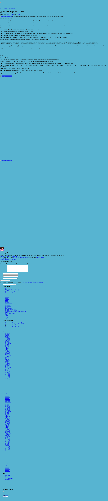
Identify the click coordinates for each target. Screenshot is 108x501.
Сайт (1, 278)
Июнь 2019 (7, 405)
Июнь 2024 (7, 358)
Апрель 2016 (7, 436)
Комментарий (3, 271)
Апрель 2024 (7, 360)
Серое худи (3, 7)
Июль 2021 (7, 386)
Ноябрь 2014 (7, 450)
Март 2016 (7, 437)
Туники (6, 315)
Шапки (6, 316)
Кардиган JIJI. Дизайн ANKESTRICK (8, 8)
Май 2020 (7, 396)
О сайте (4, 5)
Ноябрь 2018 (7, 409)
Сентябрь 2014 (8, 452)
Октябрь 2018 (7, 410)
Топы (6, 314)
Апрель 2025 (7, 348)
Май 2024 (7, 359)
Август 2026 (7, 333)
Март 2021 (7, 388)
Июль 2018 (7, 413)
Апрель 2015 (7, 446)
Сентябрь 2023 (8, 367)
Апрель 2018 (7, 416)
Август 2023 (7, 368)
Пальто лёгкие (7, 305)
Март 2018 (7, 417)
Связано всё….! (3, 0)
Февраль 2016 (7, 438)
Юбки (6, 318)
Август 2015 (7, 442)
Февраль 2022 (7, 379)
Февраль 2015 (7, 447)
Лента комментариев (9, 478)
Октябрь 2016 (7, 432)
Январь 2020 (7, 399)
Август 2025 (7, 344)
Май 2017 (7, 425)
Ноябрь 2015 (7, 441)
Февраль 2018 (7, 418)
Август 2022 (7, 376)
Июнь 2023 (7, 370)
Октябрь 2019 (7, 401)
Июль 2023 (7, 369)
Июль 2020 (7, 394)
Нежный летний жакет (16, 326)
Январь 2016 (7, 439)
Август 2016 (7, 434)
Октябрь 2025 (7, 342)
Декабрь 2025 (7, 340)
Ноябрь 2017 (7, 421)
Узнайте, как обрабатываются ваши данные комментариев (32, 282)
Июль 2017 (7, 424)
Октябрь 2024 (7, 354)
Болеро (6, 298)
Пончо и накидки (8, 308)
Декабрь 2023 (7, 364)
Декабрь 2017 (7, 420)
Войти (6, 476)
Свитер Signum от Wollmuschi (10, 292)
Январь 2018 (7, 419)
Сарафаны (7, 312)
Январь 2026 (7, 339)
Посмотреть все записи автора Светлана (8, 256)
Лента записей (8, 477)
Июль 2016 (7, 435)
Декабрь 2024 (7, 352)
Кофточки (7, 304)
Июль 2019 (7, 404)
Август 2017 (7, 423)
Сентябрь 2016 (8, 433)
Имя (1, 273)
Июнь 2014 (7, 455)
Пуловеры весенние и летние (10, 309)
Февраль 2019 (7, 407)
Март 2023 (7, 372)
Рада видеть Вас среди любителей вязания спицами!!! (15, 311)
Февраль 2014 (7, 459)
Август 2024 (7, 356)
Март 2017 (7, 427)
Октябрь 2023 (7, 366)
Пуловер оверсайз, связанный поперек (12, 288)
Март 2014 (7, 458)
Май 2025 (7, 347)
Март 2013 (7, 470)
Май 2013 (7, 468)
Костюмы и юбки (8, 303)
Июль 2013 (7, 466)
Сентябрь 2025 (8, 343)
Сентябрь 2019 (8, 402)
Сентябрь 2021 (8, 384)
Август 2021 (7, 385)
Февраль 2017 (7, 428)
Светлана (18, 14)
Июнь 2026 (7, 334)
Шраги (6, 317)
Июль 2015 (7, 443)
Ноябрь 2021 (7, 382)
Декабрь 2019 (7, 400)
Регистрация (7, 475)
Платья (6, 307)
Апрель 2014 (7, 457)
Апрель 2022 (7, 377)
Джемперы (15, 257)
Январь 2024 (7, 363)
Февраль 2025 (7, 350)
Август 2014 (7, 453)
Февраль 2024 (7, 362)
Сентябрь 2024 (8, 355)
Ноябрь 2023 (7, 365)
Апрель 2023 (7, 371)
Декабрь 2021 (7, 381)
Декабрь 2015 (7, 440)
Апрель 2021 (7, 387)
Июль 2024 (7, 357)
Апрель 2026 (7, 336)
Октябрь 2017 (7, 422)
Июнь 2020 (7, 395)
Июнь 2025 (7, 346)
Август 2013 (7, 465)
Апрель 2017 (7, 426)
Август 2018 (7, 412)
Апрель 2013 (7, 469)
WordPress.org (7, 479)
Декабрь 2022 (7, 374)
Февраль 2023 (7, 373)
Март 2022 (7, 378)
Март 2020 (7, 398)
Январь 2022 (7, 380)
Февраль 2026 (7, 338)
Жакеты (6, 300)
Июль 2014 (7, 454)
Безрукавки (7, 297)
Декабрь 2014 (7, 449)
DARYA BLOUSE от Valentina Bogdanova (13, 289)
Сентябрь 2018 (8, 411)
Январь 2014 (7, 460)
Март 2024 (7, 361)
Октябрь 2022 (7, 375)
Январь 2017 (7, 429)
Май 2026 (7, 335)
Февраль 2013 (7, 471)
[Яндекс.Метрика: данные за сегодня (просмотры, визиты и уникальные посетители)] (6, 491)
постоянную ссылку (40, 257)
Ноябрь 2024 (7, 353)
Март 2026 (7, 337)
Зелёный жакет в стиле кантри (18, 324)
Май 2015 (7, 445)
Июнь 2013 (7, 467)
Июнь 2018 (7, 414)
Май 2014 (7, 456)
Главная (4, 4)
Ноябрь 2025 (7, 341)
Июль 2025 (7, 345)
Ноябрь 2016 (7, 431)
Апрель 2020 (7, 397)
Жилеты (6, 301)
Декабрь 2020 (7, 389)
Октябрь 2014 (7, 451)
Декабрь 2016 (7, 430)
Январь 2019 (7, 408)
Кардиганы (7, 302)
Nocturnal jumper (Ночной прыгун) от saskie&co (14, 291)
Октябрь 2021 (7, 383)
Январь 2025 (7, 351)
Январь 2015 (7, 448)
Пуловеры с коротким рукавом (11, 310)
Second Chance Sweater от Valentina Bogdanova (14, 290)
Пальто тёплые (8, 306)
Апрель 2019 (7, 406)
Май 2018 (7, 415)
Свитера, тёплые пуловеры (23, 257)
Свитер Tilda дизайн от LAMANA (18, 322)
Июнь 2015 (7, 444)
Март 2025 (7, 349)
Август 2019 (7, 403)
